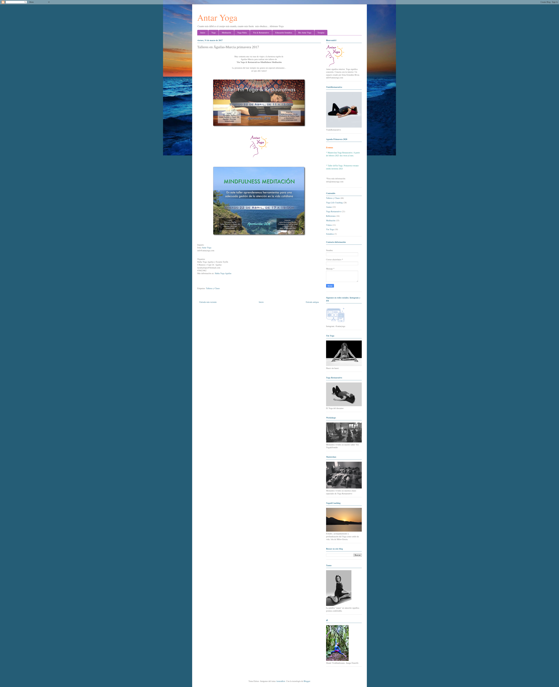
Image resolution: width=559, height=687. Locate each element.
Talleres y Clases (213, 288)
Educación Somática (283, 32)
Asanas (329, 207)
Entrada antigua (312, 302)
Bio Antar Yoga (304, 32)
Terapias (320, 32)
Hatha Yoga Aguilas (223, 273)
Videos (329, 225)
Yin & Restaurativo (261, 32)
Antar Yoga (217, 17)
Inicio (202, 32)
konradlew (281, 681)
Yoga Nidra (242, 32)
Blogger (307, 681)
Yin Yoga (330, 229)
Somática (330, 233)
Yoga (213, 32)
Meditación (226, 32)
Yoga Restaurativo (333, 211)
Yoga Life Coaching (334, 202)
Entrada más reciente (208, 302)
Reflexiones (331, 216)
